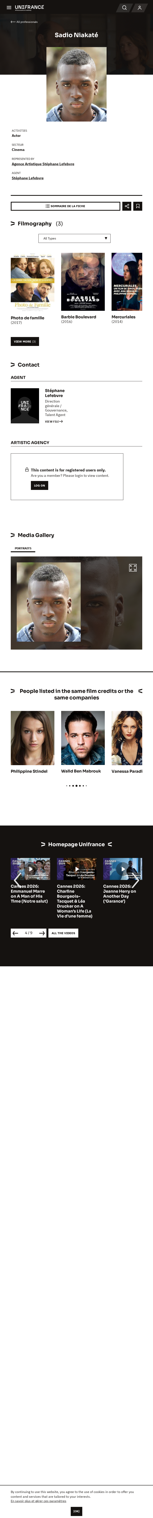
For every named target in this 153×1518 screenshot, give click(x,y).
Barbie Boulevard (78, 317)
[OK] (76, 1511)
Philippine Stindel (29, 771)
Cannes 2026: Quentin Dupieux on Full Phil (120, 891)
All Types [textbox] (49, 238)
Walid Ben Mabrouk (81, 771)
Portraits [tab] (23, 548)
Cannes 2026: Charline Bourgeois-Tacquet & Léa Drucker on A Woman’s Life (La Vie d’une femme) (28, 901)
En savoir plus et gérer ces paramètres (38, 1501)
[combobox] (74, 238)
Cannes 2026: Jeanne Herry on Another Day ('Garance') (73, 894)
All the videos (63, 933)
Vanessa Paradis (128, 771)
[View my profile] (139, 8)
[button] (133, 568)
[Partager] (126, 206)
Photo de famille (27, 318)
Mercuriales (123, 317)
